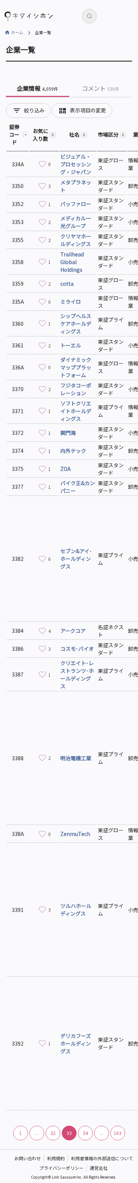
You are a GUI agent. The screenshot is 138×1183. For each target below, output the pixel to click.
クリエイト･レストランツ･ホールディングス (77, 674)
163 (117, 1133)
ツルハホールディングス (75, 909)
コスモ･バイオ (77, 648)
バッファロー (75, 204)
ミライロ (70, 301)
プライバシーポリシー (61, 1168)
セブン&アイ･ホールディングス (76, 558)
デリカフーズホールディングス (75, 1043)
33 (69, 1133)
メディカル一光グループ (75, 222)
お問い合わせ (27, 1158)
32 (53, 1133)
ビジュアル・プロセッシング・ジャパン (75, 164)
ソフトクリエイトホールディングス (75, 411)
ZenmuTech (75, 833)
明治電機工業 (75, 758)
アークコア (73, 630)
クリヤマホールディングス (75, 240)
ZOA (65, 468)
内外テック (73, 450)
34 (85, 1133)
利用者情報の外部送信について (102, 1158)
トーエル (70, 345)
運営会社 (98, 1168)
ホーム (17, 32)
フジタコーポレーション (75, 389)
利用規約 (56, 1158)
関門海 (68, 432)
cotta (67, 283)
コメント (100, 88)
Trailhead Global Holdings (72, 261)
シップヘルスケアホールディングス (75, 323)
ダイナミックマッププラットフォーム (75, 367)
